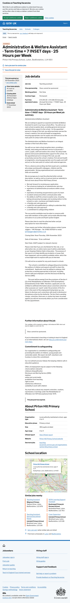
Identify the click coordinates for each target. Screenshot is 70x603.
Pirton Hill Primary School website (51, 439)
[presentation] (46, 476)
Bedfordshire (56, 534)
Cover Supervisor (55, 514)
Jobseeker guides (9, 565)
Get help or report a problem (46, 573)
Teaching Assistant (33, 500)
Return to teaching (9, 569)
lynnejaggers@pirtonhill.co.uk (35, 232)
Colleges (36, 29)
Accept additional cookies (13, 18)
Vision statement (25, 590)
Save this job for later (12, 70)
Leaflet (46, 491)
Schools (28, 29)
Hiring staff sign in (42, 557)
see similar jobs (11, 83)
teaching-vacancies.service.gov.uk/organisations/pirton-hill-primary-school (53, 445)
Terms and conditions (28, 587)
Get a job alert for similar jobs (15, 65)
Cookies (5, 587)
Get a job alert (32, 530)
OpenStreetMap (57, 491)
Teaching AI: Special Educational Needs (34, 516)
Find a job (6, 561)
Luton (46, 534)
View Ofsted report (46, 435)
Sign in (65, 23)
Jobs (21, 29)
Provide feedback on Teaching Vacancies (50, 577)
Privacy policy (14, 587)
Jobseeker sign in (9, 557)
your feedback (24, 33)
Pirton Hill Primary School (41, 464)
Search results (12, 37)
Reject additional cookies (34, 18)
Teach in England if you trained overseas (16, 573)
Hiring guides (40, 561)
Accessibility (41, 587)
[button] (46, 475)
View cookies (49, 18)
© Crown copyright (60, 598)
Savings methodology (10, 590)
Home (4, 37)
